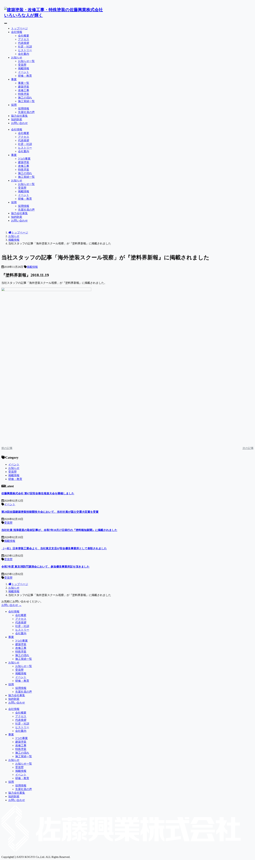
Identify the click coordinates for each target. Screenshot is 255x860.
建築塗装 (23, 86)
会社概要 (23, 35)
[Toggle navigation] (5, 23)
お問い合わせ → (11, 605)
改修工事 (23, 90)
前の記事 (6, 448)
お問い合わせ (19, 123)
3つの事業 (24, 158)
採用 (14, 104)
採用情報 (23, 108)
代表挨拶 (23, 42)
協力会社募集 (19, 115)
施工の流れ (25, 97)
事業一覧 (23, 83)
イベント (23, 72)
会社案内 (23, 53)
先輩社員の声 (26, 112)
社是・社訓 (25, 46)
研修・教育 (25, 75)
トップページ (19, 28)
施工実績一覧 (26, 101)
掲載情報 (23, 68)
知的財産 (16, 119)
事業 (14, 79)
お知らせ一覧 (26, 61)
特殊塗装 (23, 93)
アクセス (23, 39)
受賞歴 (22, 64)
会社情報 (16, 32)
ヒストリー (25, 50)
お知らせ (16, 57)
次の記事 (248, 448)
